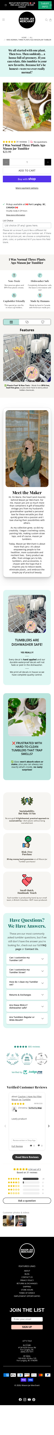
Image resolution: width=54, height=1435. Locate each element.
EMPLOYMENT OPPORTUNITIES (27, 1296)
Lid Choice (8, 220)
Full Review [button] (17, 1146)
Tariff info (45, 5)
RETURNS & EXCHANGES (27, 1283)
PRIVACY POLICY (27, 1280)
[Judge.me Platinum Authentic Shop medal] (13, 1059)
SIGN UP (27, 1327)
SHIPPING (27, 1286)
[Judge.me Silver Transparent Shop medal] (41, 1059)
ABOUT (27, 1271)
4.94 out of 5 (34, 1169)
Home (24, 37)
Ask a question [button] (27, 1200)
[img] (18, 1103)
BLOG (27, 1274)
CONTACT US (27, 1277)
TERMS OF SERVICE (27, 1293)
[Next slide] (47, 350)
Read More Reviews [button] (27, 1157)
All (31, 37)
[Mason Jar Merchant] (27, 20)
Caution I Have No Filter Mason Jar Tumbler (27, 1098)
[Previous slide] (6, 350)
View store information (15, 215)
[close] (51, 5)
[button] (9, 141)
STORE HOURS (27, 1290)
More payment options (27, 188)
